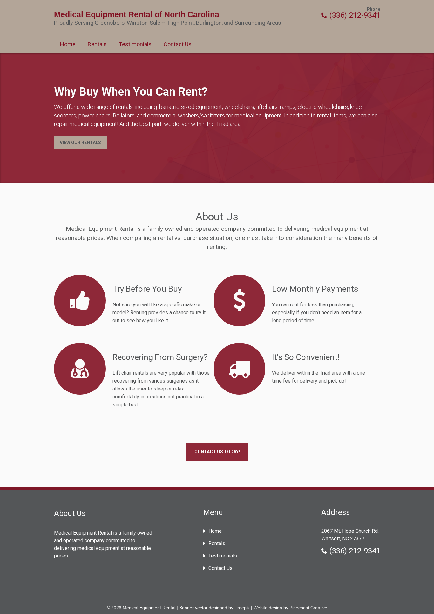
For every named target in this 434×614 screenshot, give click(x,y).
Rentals (97, 44)
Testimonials (135, 44)
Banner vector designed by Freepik (214, 607)
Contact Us (178, 44)
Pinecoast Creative (308, 607)
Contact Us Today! (217, 451)
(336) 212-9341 (353, 15)
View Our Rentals (80, 142)
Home (68, 44)
